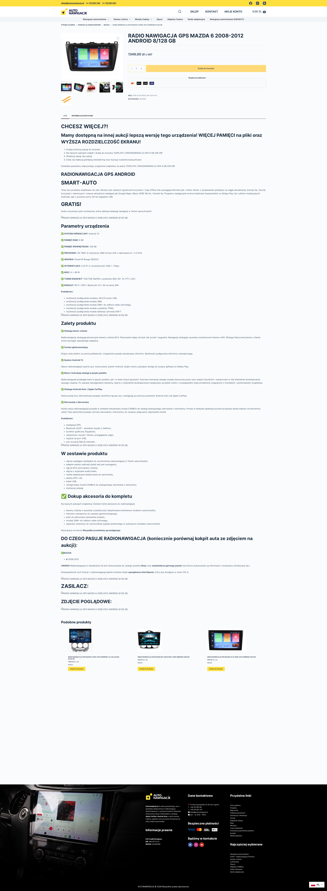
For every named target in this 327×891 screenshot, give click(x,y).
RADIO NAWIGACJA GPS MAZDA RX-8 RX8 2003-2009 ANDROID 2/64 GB (163, 657)
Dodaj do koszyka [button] (76, 669)
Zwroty (232, 818)
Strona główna (235, 805)
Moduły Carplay (142, 19)
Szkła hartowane (236, 869)
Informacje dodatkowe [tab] (82, 116)
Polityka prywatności (237, 813)
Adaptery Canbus (175, 19)
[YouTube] (264, 3)
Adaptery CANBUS (237, 867)
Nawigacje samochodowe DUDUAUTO (227, 19)
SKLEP (194, 11)
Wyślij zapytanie (236, 836)
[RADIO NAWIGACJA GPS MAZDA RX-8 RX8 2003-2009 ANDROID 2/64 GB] (163, 640)
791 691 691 (110, 3)
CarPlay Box (234, 862)
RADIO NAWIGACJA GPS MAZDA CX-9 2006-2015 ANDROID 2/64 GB (231, 657)
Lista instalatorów (236, 828)
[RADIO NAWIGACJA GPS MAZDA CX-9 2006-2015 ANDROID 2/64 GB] (233, 640)
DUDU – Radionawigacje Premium (242, 857)
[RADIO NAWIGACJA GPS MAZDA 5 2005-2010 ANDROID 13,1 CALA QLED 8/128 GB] (94, 640)
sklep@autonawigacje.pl (72, 3)
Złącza (159, 19)
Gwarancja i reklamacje (238, 815)
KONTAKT (211, 11)
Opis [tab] (65, 116)
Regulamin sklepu (236, 821)
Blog (231, 823)
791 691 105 (94, 3)
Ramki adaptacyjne (196, 19)
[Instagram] (257, 3)
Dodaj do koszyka (206, 68)
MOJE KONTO (233, 11)
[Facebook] (250, 3)
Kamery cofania (121, 19)
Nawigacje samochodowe (94, 19)
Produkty (233, 808)
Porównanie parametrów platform (242, 831)
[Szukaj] (179, 11)
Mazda (143, 99)
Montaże (233, 826)
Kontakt (233, 833)
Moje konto (234, 810)
